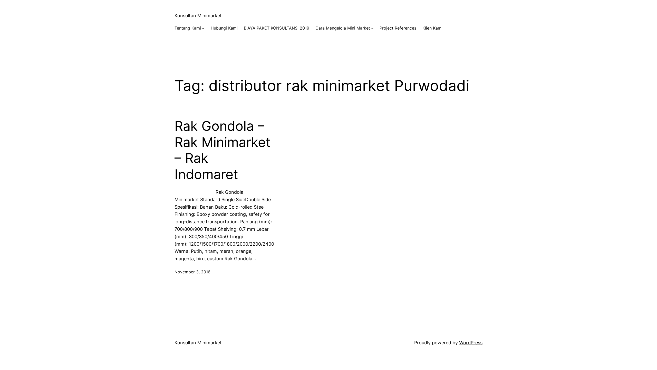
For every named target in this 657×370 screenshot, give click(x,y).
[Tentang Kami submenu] (203, 28)
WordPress (470, 342)
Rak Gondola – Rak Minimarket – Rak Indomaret (222, 150)
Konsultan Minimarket (198, 15)
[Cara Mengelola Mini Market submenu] (372, 28)
